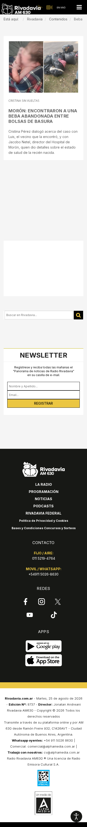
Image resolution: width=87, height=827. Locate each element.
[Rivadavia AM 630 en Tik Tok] (54, 614)
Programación (43, 492)
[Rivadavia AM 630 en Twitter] (57, 601)
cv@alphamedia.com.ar (62, 752)
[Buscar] (78, 315)
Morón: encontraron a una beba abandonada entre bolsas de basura (42, 116)
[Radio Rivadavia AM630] (21, 9)
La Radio (43, 484)
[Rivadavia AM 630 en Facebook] (25, 601)
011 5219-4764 (43, 558)
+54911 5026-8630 (43, 574)
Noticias (43, 499)
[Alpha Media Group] (43, 803)
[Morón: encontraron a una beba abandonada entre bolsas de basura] (43, 67)
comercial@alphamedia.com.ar (51, 746)
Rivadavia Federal (43, 513)
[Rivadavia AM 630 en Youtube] (29, 614)
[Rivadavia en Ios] (43, 660)
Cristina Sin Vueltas (23, 101)
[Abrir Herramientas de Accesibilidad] (76, 816)
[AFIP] (43, 778)
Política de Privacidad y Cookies (43, 520)
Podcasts (43, 506)
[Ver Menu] (79, 7)
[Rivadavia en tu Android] (43, 646)
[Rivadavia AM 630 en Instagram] (42, 601)
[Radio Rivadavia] (44, 469)
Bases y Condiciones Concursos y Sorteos (44, 528)
